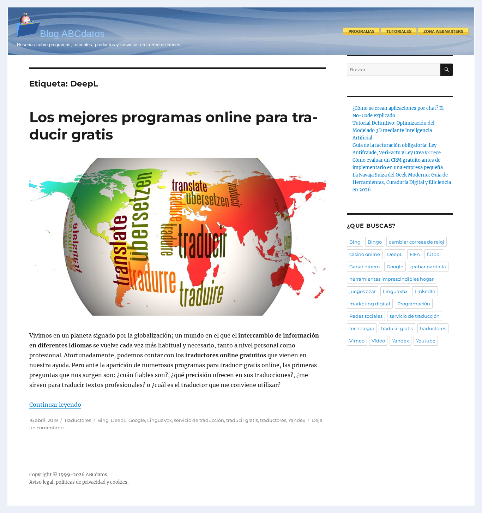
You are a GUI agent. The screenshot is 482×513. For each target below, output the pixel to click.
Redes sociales (365, 316)
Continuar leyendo (55, 404)
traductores (273, 420)
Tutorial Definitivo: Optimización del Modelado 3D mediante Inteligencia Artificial (393, 130)
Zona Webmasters (443, 31)
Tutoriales (398, 31)
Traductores (77, 420)
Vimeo (356, 341)
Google (136, 420)
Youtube (425, 341)
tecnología (361, 328)
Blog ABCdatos (72, 34)
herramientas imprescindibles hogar (391, 279)
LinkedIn (425, 291)
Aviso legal (41, 482)
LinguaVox (159, 420)
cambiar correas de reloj (416, 242)
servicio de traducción (199, 420)
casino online (364, 254)
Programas (361, 31)
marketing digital (369, 303)
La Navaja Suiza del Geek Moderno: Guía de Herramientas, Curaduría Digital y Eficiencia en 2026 (402, 182)
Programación (413, 303)
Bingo (375, 242)
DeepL (118, 420)
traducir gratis (242, 420)
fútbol (434, 254)
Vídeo (378, 341)
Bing (103, 420)
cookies (118, 482)
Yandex (296, 420)
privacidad (94, 482)
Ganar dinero (364, 266)
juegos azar (362, 291)
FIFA (415, 254)
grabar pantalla (428, 266)
